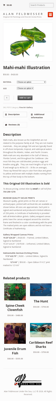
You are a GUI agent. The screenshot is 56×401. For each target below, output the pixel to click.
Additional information (37, 116)
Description (14, 114)
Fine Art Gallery (26, 107)
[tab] (15, 114)
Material (7, 82)
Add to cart (25, 97)
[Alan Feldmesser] (28, 386)
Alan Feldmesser (23, 14)
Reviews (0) (14, 124)
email (35, 188)
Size (5, 88)
